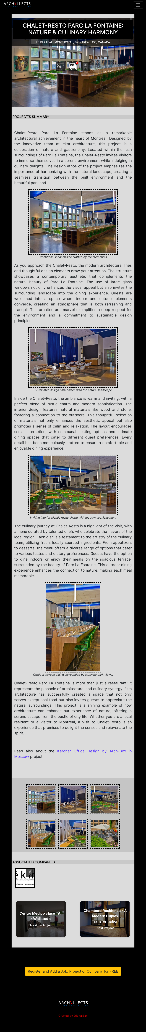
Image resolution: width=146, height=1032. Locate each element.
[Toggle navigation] (138, 5)
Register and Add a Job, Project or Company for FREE (73, 971)
